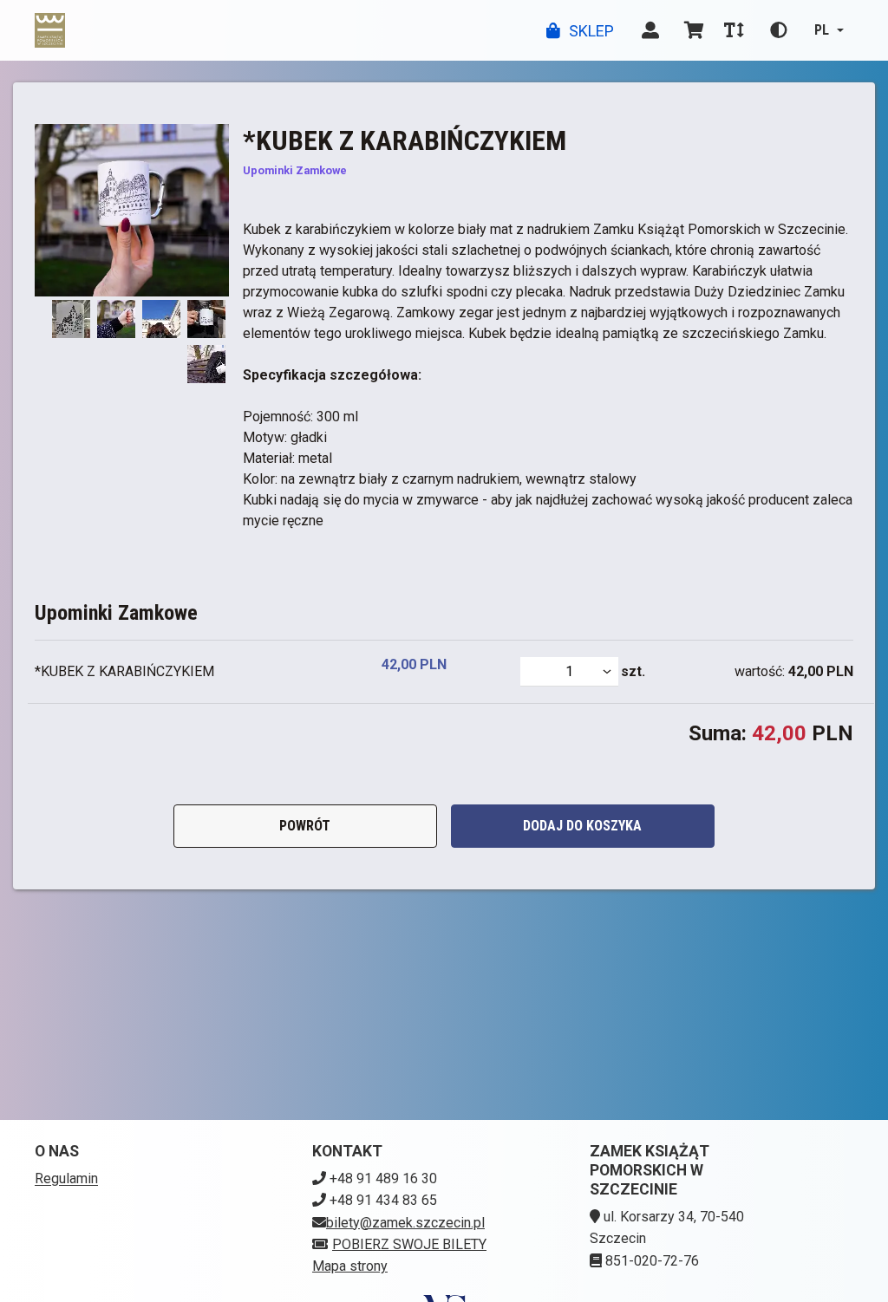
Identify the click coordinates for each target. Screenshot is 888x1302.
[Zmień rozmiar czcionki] (734, 30)
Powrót (304, 825)
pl (821, 30)
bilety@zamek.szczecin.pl (405, 1222)
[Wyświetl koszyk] (694, 30)
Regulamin (66, 1178)
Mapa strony (350, 1266)
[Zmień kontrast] (779, 30)
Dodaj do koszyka (582, 825)
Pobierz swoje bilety (409, 1244)
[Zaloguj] (650, 30)
